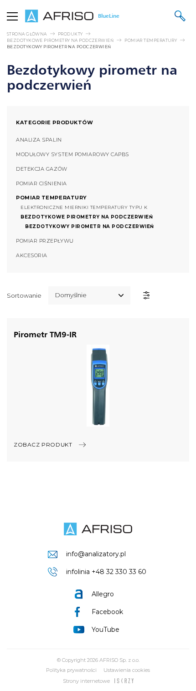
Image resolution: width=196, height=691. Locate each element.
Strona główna (27, 34)
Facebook (107, 612)
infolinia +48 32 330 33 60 (106, 572)
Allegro (103, 594)
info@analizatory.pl (96, 554)
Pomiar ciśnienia (41, 183)
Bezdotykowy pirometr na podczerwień (89, 226)
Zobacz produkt (43, 444)
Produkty (70, 34)
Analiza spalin (39, 140)
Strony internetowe (86, 681)
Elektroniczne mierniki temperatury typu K (84, 207)
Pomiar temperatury (150, 40)
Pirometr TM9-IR (45, 334)
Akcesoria (31, 255)
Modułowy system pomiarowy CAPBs (72, 154)
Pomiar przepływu (45, 241)
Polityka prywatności (71, 670)
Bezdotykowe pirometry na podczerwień (60, 40)
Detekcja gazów (41, 169)
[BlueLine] (98, 529)
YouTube (105, 629)
